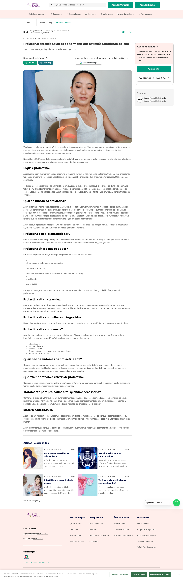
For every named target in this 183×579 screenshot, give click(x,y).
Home (42, 22)
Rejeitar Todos (139, 574)
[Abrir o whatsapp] (176, 502)
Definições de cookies (146, 547)
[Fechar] (179, 574)
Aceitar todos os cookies (159, 574)
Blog (50, 22)
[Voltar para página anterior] (28, 22)
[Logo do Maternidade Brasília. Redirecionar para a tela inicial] (33, 5)
